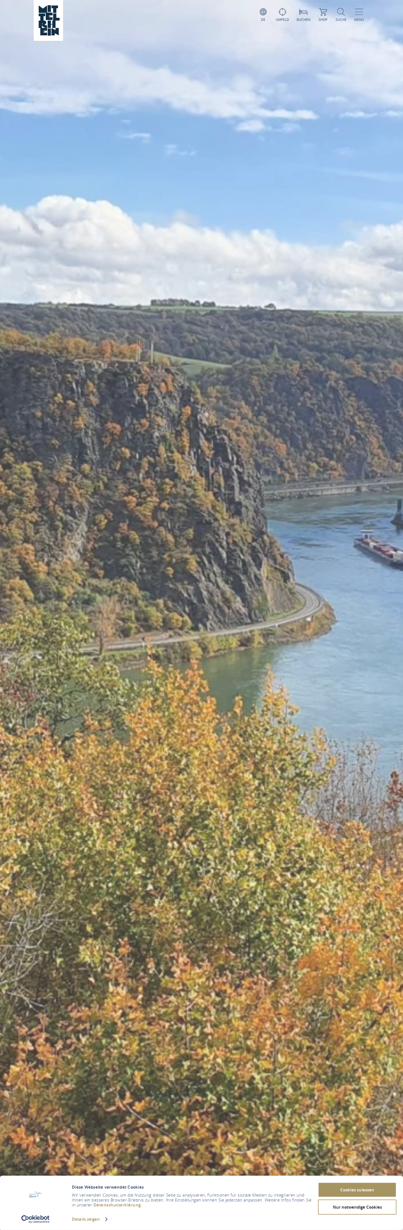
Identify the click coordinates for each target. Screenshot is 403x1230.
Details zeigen (86, 1219)
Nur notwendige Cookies (357, 1207)
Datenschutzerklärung (117, 1205)
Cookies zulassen (357, 1190)
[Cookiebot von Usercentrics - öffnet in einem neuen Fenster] (35, 1219)
